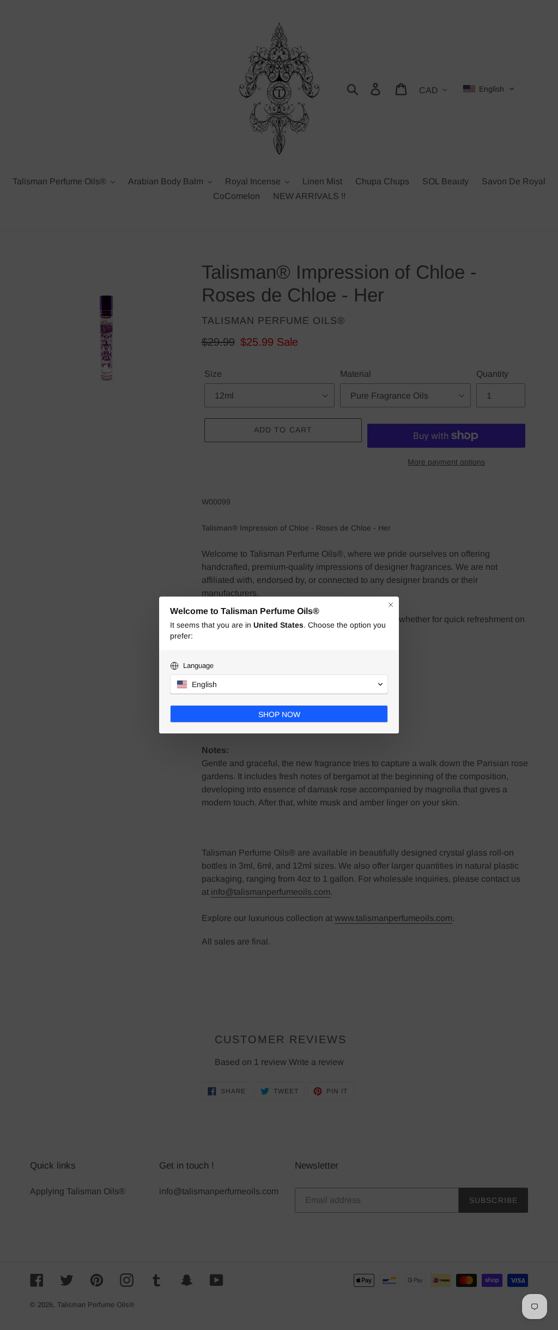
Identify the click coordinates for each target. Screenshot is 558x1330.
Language (198, 665)
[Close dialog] (391, 605)
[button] (279, 684)
